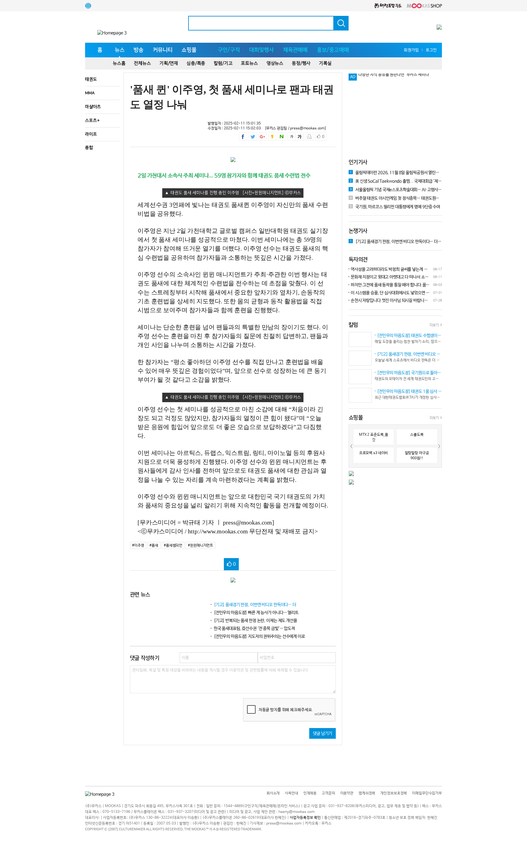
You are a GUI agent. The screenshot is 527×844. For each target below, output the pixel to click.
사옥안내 (291, 793)
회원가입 (411, 50)
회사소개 (273, 793)
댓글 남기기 (322, 733)
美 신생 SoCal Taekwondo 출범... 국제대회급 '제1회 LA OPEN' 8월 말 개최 (396, 181)
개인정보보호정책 (393, 793)
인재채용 (310, 793)
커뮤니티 (163, 50)
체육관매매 (295, 50)
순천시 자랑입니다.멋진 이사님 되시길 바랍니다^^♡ (388, 301)
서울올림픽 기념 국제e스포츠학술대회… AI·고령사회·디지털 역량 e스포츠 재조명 (396, 189)
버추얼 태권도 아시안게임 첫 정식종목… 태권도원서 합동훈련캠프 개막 (396, 198)
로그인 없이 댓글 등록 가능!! (381, 77)
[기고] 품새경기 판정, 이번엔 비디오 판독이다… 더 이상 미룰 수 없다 (396, 241)
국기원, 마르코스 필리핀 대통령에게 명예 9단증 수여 (395, 206)
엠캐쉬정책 (367, 793)
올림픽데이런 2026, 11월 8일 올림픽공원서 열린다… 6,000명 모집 (396, 172)
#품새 (153, 545)
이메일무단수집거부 (427, 793)
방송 (138, 50)
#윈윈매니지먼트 (200, 545)
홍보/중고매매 (333, 50)
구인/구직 (229, 50)
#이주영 (138, 545)
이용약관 (346, 793)
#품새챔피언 (173, 545)
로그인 (431, 50)
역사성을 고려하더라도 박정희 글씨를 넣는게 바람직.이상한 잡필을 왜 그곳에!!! (388, 270)
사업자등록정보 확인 (305, 818)
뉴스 (119, 50)
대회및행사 (261, 50)
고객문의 (328, 793)
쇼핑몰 (188, 50)
